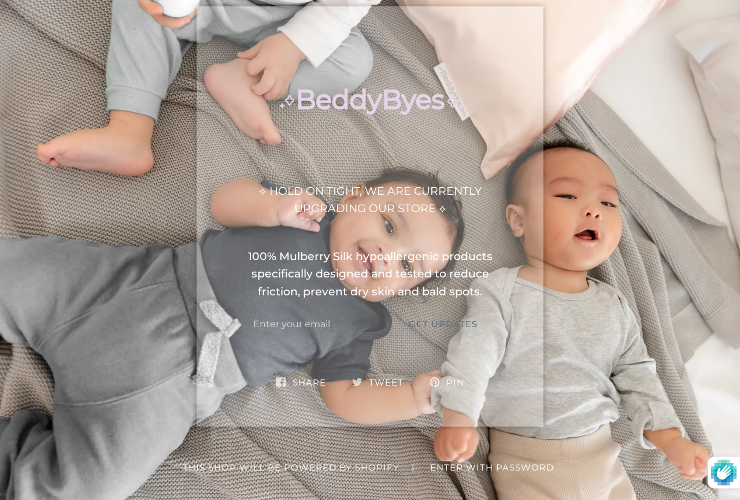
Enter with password (492, 467)
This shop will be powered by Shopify (292, 467)
